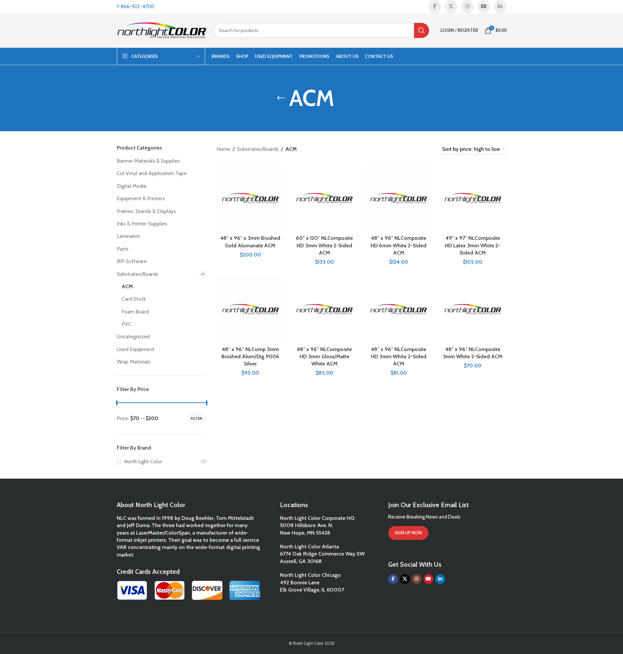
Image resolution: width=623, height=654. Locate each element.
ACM (127, 286)
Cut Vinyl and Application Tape (152, 173)
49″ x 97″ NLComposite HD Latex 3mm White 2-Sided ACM (472, 245)
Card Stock (134, 299)
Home (223, 149)
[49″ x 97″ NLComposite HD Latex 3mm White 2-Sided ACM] (473, 198)
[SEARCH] (421, 30)
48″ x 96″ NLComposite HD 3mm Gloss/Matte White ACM (324, 356)
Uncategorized (133, 336)
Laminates (128, 236)
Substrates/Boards (137, 274)
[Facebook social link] (434, 6)
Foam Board (135, 312)
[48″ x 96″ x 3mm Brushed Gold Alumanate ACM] (250, 198)
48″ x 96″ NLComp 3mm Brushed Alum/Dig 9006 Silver (250, 356)
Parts (123, 249)
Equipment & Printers (141, 198)
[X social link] (451, 6)
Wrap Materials (133, 362)
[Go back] (281, 98)
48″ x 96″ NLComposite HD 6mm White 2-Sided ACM (398, 245)
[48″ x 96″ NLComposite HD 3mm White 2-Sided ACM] (398, 309)
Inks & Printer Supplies (142, 224)
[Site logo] (162, 30)
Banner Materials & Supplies (148, 161)
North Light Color (143, 461)
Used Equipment (135, 349)
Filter (196, 418)
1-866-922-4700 (135, 6)
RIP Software (132, 261)
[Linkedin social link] (500, 6)
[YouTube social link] (483, 6)
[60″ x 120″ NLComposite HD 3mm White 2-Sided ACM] (324, 198)
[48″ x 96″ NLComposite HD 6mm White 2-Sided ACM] (398, 198)
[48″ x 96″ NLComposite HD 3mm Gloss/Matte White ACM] (324, 309)
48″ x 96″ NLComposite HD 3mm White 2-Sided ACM (398, 356)
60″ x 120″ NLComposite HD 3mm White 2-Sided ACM (324, 245)
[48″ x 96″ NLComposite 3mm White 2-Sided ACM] (473, 309)
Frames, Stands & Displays (146, 211)
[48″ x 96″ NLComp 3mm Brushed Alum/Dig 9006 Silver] (250, 309)
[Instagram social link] (467, 6)
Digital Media (131, 186)
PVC (126, 324)
